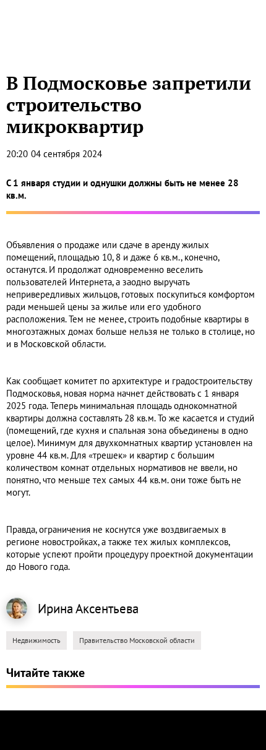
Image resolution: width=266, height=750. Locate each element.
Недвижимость (36, 640)
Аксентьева (107, 608)
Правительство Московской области (137, 640)
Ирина (55, 608)
